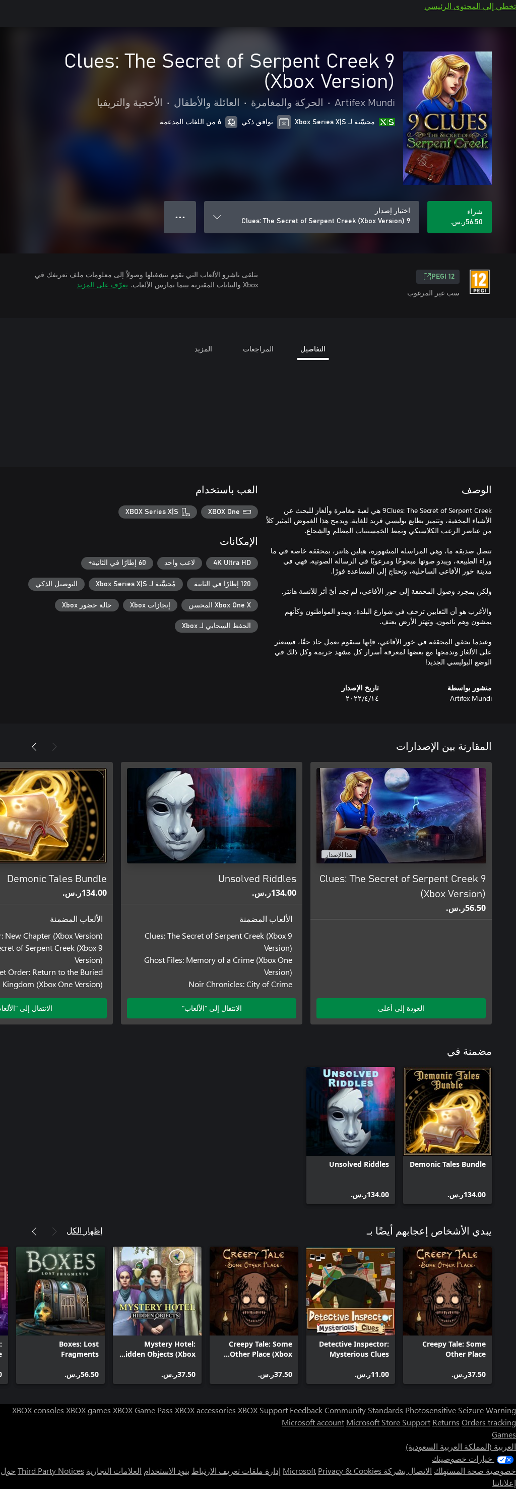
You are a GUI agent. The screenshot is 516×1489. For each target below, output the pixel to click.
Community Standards (364, 1410)
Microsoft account (313, 1422)
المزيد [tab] (203, 348)
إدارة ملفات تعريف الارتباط (236, 1470)
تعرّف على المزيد (102, 284)
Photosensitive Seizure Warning (460, 1410)
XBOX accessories (205, 1410)
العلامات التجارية (114, 1470)
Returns (446, 1422)
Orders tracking (489, 1422)
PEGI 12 (443, 276)
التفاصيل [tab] (313, 348)
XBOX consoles (38, 1410)
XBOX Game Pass (143, 1410)
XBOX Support (263, 1410)
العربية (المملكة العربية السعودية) (461, 1446)
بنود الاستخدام (166, 1470)
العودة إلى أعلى (401, 1008)
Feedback (306, 1410)
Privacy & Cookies (349, 1470)
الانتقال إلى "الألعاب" (212, 1008)
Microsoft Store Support (388, 1422)
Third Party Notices (51, 1470)
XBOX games (88, 1410)
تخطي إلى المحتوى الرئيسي (470, 6)
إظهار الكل (84, 1230)
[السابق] (54, 747)
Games (504, 1434)
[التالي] (34, 747)
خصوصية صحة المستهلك (475, 1470)
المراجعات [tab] (258, 348)
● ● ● (180, 217)
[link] (447, 1135)
